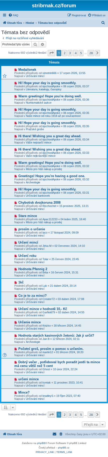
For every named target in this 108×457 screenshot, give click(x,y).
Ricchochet (49, 205)
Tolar (45, 259)
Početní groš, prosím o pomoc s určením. (51, 349)
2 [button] (64, 53)
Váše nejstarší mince (38, 142)
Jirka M (46, 245)
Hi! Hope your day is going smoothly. (47, 83)
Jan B (45, 338)
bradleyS (47, 395)
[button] (51, 53)
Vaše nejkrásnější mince (41, 155)
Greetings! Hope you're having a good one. (51, 176)
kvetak (46, 382)
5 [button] (81, 53)
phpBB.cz (63, 447)
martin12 (47, 352)
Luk (44, 285)
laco (44, 232)
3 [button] (70, 53)
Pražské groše (35, 129)
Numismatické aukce (38, 102)
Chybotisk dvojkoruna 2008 (39, 202)
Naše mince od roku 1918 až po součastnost (53, 115)
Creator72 (48, 298)
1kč (21, 282)
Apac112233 (50, 219)
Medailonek (27, 69)
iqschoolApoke (51, 86)
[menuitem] (13, 15)
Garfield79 (48, 312)
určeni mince (28, 379)
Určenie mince (29, 322)
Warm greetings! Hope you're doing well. (50, 96)
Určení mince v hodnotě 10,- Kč (42, 309)
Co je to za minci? (32, 295)
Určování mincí (35, 76)
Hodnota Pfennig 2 (32, 269)
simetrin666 (49, 72)
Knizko (46, 325)
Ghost (46, 369)
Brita (45, 272)
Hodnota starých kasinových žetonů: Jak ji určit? (56, 335)
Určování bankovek (38, 195)
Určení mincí (28, 242)
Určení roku (27, 256)
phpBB (41, 443)
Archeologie (33, 182)
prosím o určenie (31, 229)
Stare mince (27, 216)
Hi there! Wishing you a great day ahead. (49, 136)
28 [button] (91, 53)
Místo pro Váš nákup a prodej (44, 169)
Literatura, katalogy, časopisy (44, 89)
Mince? (24, 392)
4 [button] (75, 53)
